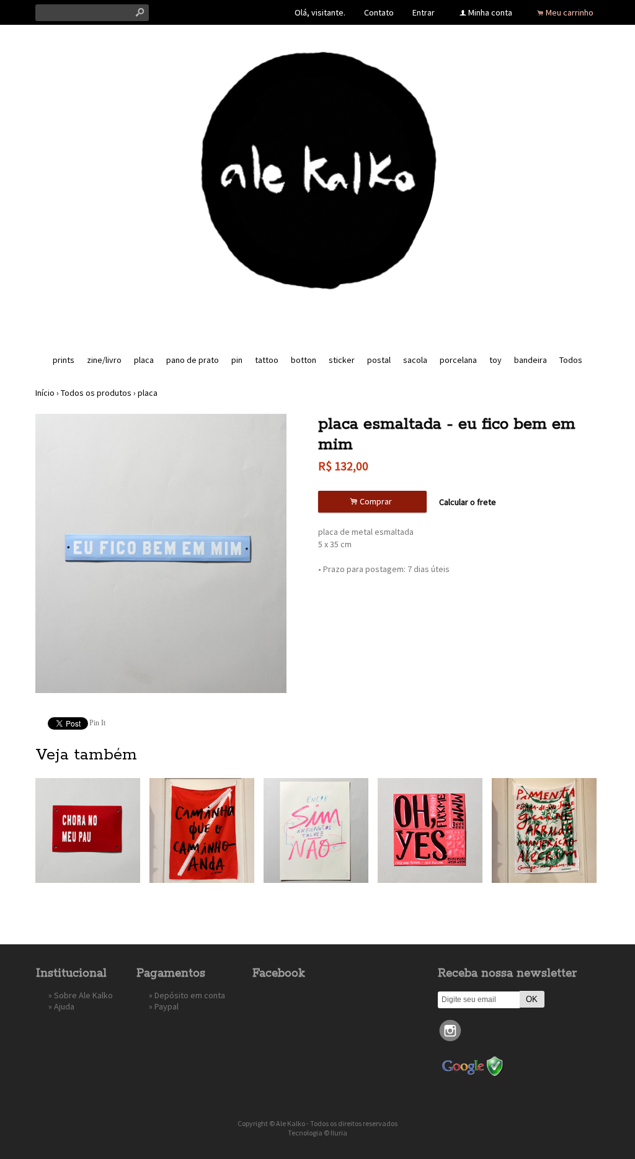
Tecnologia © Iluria (317, 1132)
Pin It (97, 722)
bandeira (530, 359)
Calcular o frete (467, 502)
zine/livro (104, 359)
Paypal (166, 1006)
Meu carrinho (569, 12)
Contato (379, 12)
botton (303, 359)
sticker (342, 359)
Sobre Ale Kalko (83, 995)
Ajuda (64, 1006)
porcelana (458, 359)
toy (495, 359)
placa (144, 359)
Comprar (373, 502)
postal (379, 359)
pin (236, 359)
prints (63, 359)
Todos (570, 359)
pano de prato (192, 359)
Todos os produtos (96, 392)
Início (45, 392)
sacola (415, 359)
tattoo (266, 359)
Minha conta (490, 12)
